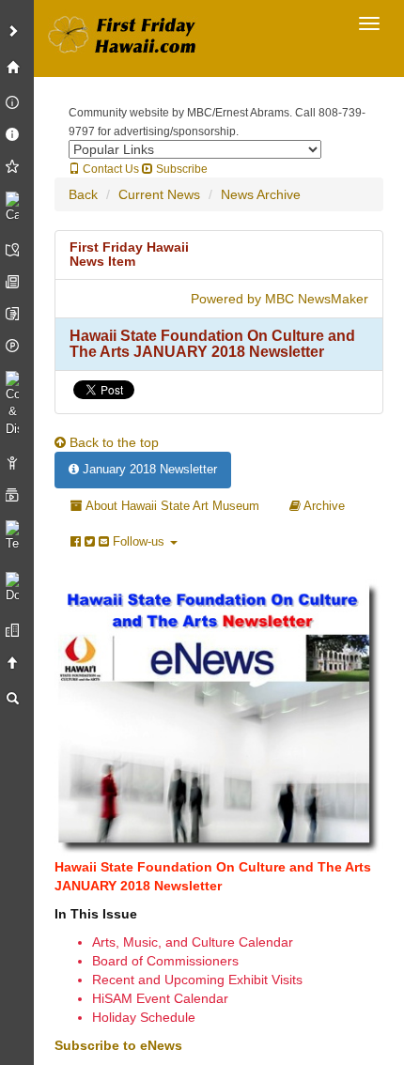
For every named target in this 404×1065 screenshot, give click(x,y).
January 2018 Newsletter (148, 469)
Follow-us (138, 541)
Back (83, 194)
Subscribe (180, 169)
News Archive (261, 194)
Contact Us (109, 169)
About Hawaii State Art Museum (171, 506)
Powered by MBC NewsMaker (279, 298)
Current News (159, 194)
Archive (323, 506)
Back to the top (112, 442)
